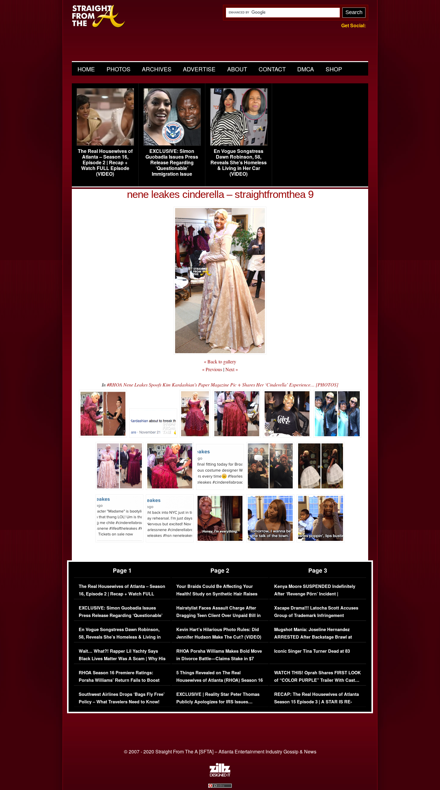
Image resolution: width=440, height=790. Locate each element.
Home (86, 69)
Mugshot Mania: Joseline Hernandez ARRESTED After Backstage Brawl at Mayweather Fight (313, 637)
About (237, 69)
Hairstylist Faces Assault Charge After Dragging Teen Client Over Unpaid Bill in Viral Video (218, 615)
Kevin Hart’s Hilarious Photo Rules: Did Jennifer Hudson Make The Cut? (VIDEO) (218, 633)
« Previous (212, 369)
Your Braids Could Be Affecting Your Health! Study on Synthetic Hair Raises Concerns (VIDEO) (216, 594)
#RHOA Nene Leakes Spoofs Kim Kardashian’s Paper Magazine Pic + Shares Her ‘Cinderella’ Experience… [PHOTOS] (222, 384)
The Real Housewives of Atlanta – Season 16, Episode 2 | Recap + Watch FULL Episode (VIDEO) (105, 162)
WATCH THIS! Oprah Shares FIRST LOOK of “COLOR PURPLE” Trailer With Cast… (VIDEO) (317, 680)
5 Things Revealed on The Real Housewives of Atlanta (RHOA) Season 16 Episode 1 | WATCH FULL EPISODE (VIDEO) (219, 684)
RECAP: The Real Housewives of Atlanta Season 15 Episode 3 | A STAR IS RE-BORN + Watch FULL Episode (316, 702)
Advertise (199, 69)
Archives (157, 69)
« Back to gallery (220, 361)
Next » (231, 369)
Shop (334, 69)
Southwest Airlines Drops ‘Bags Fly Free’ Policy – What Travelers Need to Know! (122, 698)
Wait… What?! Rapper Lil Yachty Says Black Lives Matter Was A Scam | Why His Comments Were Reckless (122, 658)
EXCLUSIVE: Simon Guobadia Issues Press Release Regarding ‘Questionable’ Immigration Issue (171, 162)
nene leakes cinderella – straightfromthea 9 (220, 194)
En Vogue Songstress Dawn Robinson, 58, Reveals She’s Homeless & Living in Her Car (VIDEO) (238, 162)
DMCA (305, 69)
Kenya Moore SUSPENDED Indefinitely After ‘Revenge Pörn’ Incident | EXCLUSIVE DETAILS (314, 594)
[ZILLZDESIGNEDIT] (220, 775)
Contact (272, 69)
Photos (119, 69)
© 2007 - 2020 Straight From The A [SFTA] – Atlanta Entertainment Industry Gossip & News (220, 751)
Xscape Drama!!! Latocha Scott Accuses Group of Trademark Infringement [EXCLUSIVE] (316, 615)
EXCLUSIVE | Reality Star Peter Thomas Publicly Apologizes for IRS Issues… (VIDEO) (218, 702)
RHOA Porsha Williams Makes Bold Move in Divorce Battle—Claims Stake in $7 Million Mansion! (219, 658)
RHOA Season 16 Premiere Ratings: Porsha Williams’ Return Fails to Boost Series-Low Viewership (119, 680)
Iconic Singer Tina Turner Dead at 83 (312, 651)
